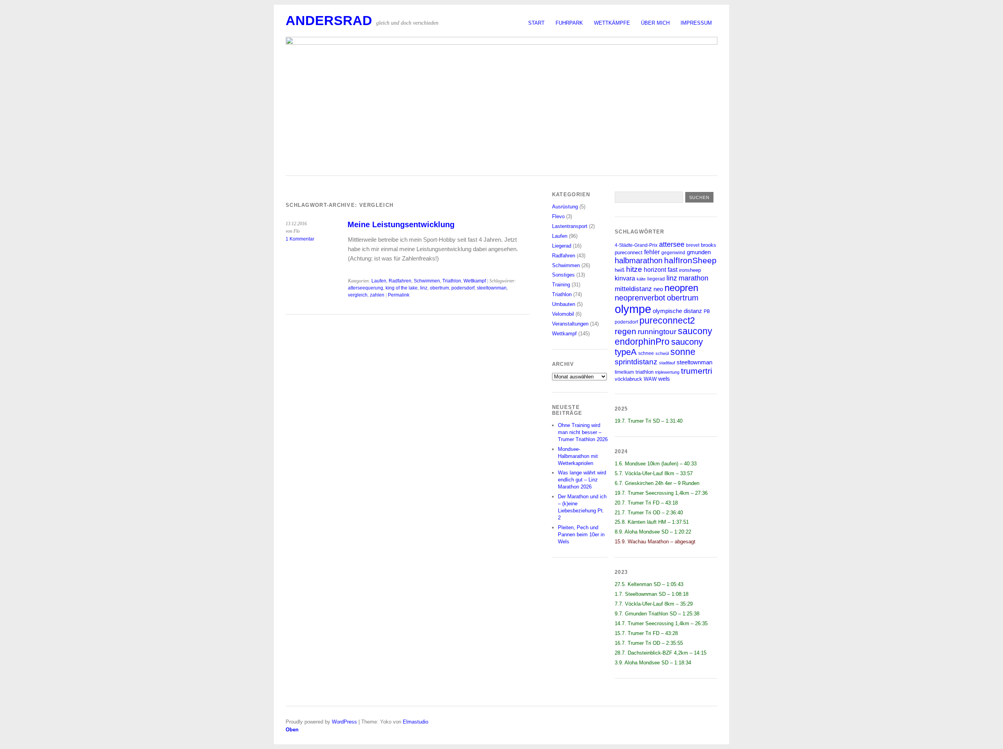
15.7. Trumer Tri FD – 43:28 (646, 633)
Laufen (378, 281)
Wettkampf (474, 281)
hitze (634, 269)
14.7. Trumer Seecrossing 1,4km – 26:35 (661, 623)
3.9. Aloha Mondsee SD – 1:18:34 (653, 663)
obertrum (439, 288)
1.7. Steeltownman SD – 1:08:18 (651, 594)
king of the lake (402, 288)
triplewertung (667, 372)
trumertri (696, 370)
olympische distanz (677, 311)
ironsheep (690, 270)
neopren (681, 287)
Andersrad (329, 20)
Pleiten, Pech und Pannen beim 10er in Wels (581, 535)
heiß (620, 270)
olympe (633, 308)
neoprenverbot (640, 297)
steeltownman (492, 288)
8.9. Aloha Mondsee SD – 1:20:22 (653, 532)
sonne (682, 352)
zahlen (377, 295)
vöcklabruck (628, 379)
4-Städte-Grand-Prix (636, 245)
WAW (650, 379)
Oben (292, 730)
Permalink (398, 295)
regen (625, 331)
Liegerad (561, 246)
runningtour (657, 331)
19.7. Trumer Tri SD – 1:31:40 (649, 421)
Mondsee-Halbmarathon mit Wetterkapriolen (578, 456)
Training (561, 285)
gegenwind (673, 252)
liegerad (656, 278)
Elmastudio (415, 722)
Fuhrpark (569, 23)
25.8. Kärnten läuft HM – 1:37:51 (652, 522)
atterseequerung (365, 288)
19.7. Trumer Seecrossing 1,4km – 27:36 (661, 493)
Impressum (696, 23)
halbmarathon (639, 260)
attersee (671, 244)
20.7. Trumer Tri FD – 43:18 (646, 503)
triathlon (644, 372)
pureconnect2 (667, 321)
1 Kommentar (300, 239)
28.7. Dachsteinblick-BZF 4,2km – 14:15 (660, 653)
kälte (641, 279)
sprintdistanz (636, 361)
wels (664, 379)
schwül (662, 353)
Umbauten (563, 304)
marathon (693, 278)
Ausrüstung (565, 207)
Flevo (558, 216)
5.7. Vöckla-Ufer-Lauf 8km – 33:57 (654, 473)
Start (536, 23)
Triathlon (451, 281)
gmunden (699, 252)
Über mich (655, 23)
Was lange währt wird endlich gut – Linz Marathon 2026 (582, 480)
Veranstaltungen (570, 324)
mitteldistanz (633, 289)
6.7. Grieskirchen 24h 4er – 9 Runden (657, 483)
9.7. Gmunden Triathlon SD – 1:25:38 (657, 614)
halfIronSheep (690, 260)
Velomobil (563, 314)
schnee (646, 353)
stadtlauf (667, 362)
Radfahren (400, 281)
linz (423, 288)
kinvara (625, 278)
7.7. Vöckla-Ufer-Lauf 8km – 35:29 (654, 604)
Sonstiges (563, 275)
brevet (692, 245)
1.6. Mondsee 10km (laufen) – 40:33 (656, 464)
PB (707, 311)
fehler (652, 252)
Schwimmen (427, 281)
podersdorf (462, 288)
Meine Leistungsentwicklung (401, 224)
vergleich (358, 295)
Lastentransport (569, 226)
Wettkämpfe (612, 23)
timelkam (624, 371)
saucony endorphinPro (663, 336)
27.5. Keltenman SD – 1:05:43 (649, 584)
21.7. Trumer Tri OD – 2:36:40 (649, 513)
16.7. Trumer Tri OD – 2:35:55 (649, 643)
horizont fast (660, 269)
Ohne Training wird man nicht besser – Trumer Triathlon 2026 (583, 432)
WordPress (344, 722)
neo (658, 289)
